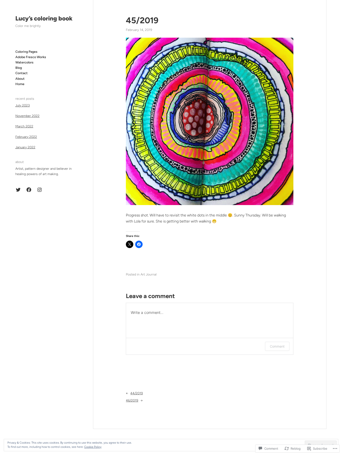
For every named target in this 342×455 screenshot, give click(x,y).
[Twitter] (18, 190)
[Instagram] (39, 190)
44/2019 (136, 393)
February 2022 (26, 137)
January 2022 (25, 147)
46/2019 (132, 400)
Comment (277, 346)
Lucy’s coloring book (44, 18)
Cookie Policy (92, 446)
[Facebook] (29, 190)
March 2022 (24, 126)
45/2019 (142, 20)
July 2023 (22, 105)
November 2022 (27, 116)
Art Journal (149, 274)
